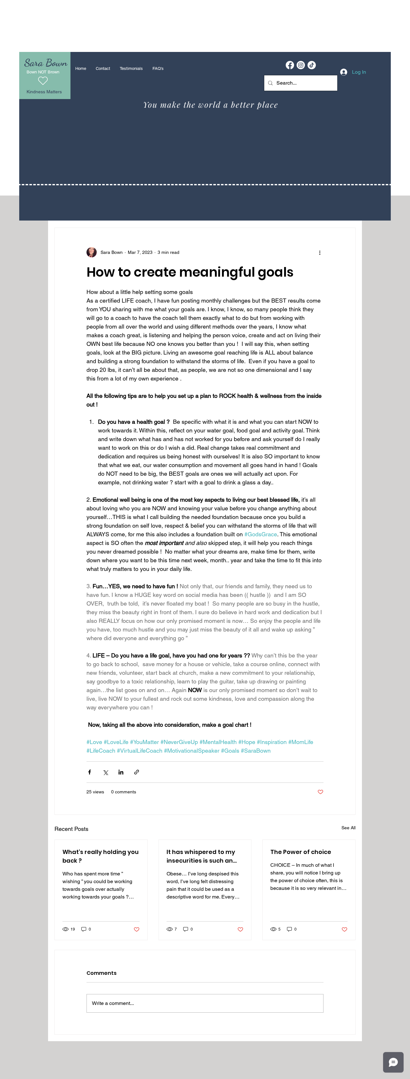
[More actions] (320, 252)
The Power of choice (300, 852)
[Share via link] (137, 772)
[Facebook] (290, 65)
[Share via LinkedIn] (121, 772)
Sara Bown (45, 62)
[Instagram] (301, 65)
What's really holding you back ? (100, 856)
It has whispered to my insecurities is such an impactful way (201, 856)
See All (348, 827)
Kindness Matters (44, 91)
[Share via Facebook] (89, 772)
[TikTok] (312, 65)
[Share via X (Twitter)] (105, 772)
